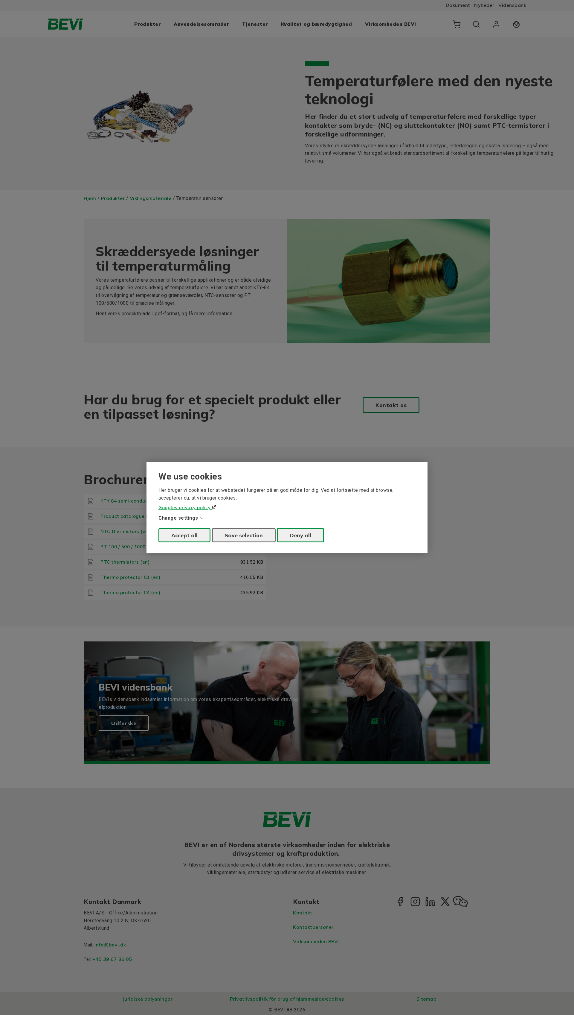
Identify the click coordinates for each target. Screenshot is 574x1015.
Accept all (184, 535)
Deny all (300, 535)
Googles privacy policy (185, 507)
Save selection (244, 535)
